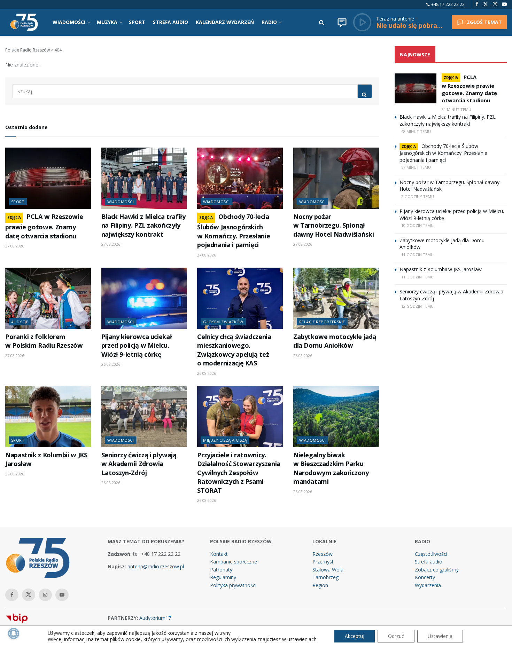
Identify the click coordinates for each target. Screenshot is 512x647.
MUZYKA (107, 22)
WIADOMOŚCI (69, 22)
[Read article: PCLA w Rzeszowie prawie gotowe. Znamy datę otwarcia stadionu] (48, 178)
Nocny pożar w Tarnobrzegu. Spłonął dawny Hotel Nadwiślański (333, 225)
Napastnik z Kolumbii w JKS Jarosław (440, 269)
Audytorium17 (155, 618)
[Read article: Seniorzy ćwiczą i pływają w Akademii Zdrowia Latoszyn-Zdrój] (144, 416)
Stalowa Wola (327, 569)
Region (320, 585)
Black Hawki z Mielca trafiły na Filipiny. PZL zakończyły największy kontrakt (143, 225)
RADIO (269, 22)
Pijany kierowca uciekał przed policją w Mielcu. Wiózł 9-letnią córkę (136, 345)
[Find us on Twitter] (485, 4)
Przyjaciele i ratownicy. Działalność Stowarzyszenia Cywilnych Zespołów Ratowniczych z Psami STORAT (238, 473)
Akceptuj (354, 636)
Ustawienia (440, 636)
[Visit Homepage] (24, 22)
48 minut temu (416, 131)
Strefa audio (428, 561)
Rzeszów (322, 554)
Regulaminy (223, 577)
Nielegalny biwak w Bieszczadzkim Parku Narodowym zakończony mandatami (331, 468)
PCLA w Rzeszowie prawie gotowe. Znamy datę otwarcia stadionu (44, 226)
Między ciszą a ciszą (225, 440)
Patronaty (221, 569)
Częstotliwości (431, 554)
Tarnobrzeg (325, 577)
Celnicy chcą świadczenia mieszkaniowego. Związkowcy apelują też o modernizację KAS (234, 349)
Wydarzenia (428, 585)
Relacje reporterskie (322, 321)
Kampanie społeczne (233, 561)
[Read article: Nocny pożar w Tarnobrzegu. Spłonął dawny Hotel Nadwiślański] (336, 178)
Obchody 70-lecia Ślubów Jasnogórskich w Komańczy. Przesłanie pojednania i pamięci (233, 230)
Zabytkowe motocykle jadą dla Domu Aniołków (334, 340)
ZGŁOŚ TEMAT (484, 22)
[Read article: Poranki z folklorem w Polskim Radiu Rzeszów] (48, 298)
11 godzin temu (417, 254)
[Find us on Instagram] (495, 4)
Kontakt (219, 554)
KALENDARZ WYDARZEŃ (225, 22)
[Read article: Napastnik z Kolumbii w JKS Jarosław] (48, 416)
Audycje (19, 321)
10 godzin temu (417, 225)
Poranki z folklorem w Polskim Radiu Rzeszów (44, 340)
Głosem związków (223, 321)
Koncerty (425, 577)
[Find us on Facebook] (476, 4)
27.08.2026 (14, 245)
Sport (17, 201)
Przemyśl (322, 561)
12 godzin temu (417, 306)
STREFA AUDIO (170, 22)
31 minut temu (456, 109)
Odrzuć (396, 636)
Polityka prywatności (233, 585)
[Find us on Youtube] (504, 4)
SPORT (137, 22)
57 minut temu (416, 167)
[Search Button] (321, 22)
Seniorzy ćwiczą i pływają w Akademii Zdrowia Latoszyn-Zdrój (139, 464)
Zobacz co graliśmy (437, 569)
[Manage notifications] (13, 633)
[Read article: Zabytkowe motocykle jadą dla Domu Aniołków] (336, 298)
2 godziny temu (417, 196)
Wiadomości (120, 201)
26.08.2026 (110, 364)
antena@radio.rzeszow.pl (155, 566)
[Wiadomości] (342, 22)
